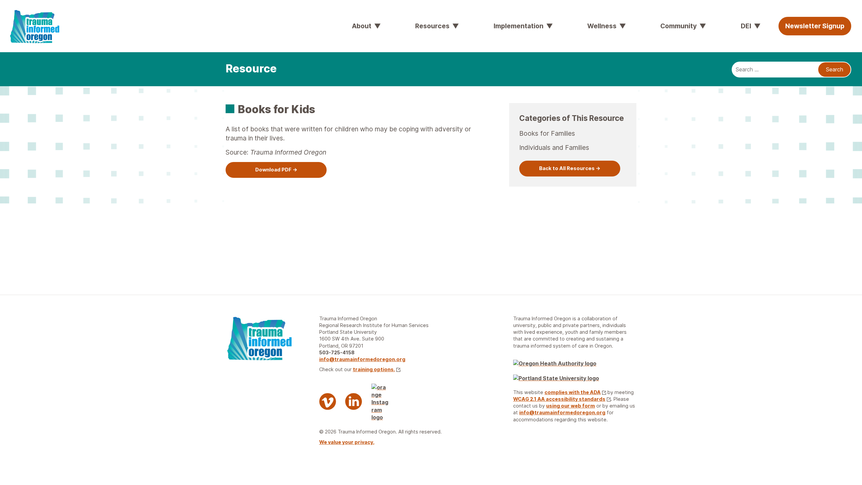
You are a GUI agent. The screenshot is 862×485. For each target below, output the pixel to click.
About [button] (361, 26)
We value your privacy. (346, 442)
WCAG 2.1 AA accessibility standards (559, 399)
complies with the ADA (572, 392)
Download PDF (273, 170)
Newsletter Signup (814, 26)
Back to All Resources (567, 168)
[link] (276, 170)
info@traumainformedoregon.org (362, 359)
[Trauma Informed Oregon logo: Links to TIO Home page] (17, 10)
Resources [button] (432, 26)
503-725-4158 (337, 352)
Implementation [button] (518, 26)
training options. (374, 369)
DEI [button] (746, 26)
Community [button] (678, 26)
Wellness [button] (602, 26)
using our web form (570, 406)
